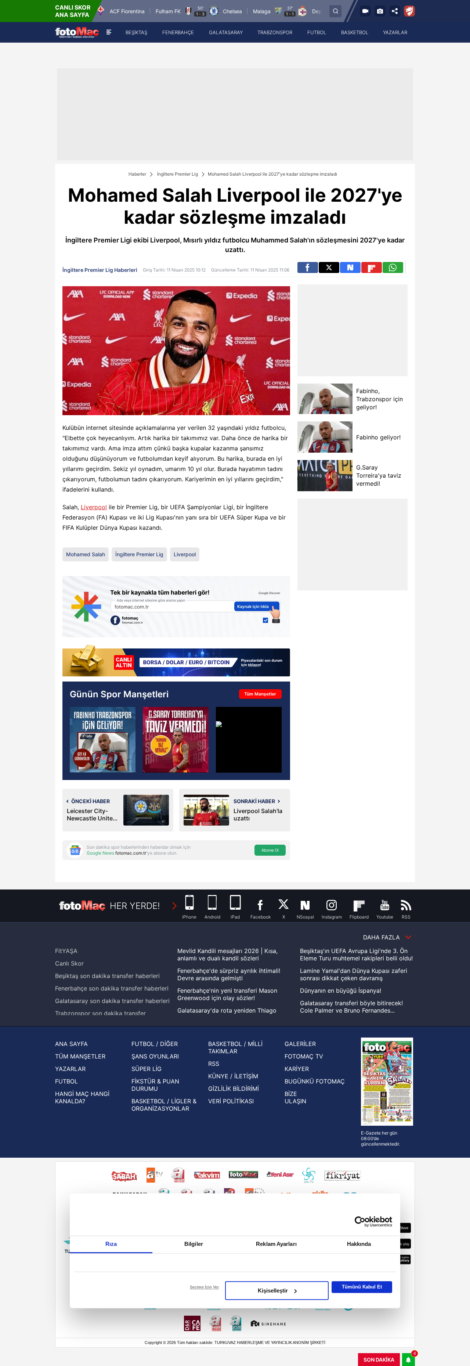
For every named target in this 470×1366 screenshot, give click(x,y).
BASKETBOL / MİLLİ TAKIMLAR (235, 1047)
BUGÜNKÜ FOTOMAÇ (315, 1081)
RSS (213, 1063)
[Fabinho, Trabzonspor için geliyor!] (324, 399)
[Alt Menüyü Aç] (109, 32)
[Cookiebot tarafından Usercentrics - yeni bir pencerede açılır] (360, 1221)
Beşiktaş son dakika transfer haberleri (107, 975)
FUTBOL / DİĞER (154, 1043)
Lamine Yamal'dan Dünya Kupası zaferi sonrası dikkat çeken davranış (353, 974)
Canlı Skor (69, 963)
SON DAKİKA (379, 1359)
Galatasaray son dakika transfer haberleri (112, 1000)
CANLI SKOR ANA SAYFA (73, 11)
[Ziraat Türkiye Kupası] (409, 11)
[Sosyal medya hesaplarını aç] (394, 11)
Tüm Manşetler (260, 694)
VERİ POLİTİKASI (231, 1101)
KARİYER (297, 1068)
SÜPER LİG (146, 1068)
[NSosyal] (350, 267)
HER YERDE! (135, 906)
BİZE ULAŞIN (295, 1097)
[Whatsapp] (393, 267)
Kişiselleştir (273, 1290)
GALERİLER (300, 1043)
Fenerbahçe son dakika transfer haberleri (112, 988)
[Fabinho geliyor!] (324, 437)
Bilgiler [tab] (193, 1244)
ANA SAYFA (71, 1043)
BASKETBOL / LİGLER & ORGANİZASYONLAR (163, 1104)
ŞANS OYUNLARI (155, 1056)
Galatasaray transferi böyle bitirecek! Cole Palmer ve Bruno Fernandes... (351, 1006)
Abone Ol (270, 850)
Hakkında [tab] (359, 1244)
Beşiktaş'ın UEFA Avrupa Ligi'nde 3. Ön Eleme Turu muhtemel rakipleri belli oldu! (356, 954)
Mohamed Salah (85, 554)
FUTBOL (66, 1081)
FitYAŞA (66, 951)
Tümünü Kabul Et (362, 1287)
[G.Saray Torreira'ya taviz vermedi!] (324, 475)
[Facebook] (307, 267)
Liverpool (94, 507)
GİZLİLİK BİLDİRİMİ (233, 1088)
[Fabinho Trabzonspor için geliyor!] (102, 740)
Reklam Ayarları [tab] (276, 1244)
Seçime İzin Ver (204, 1287)
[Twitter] (329, 267)
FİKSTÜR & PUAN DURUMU (155, 1085)
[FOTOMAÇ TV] (365, 11)
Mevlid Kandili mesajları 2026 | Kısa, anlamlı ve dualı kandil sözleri (227, 954)
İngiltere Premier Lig (177, 174)
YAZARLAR (70, 1068)
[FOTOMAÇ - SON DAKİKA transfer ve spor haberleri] (77, 32)
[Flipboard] (371, 267)
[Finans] (176, 661)
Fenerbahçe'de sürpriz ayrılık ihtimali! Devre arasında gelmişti (228, 974)
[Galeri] (380, 11)
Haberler (137, 174)
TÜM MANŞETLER (80, 1056)
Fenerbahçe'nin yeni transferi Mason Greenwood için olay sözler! (227, 994)
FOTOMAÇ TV (304, 1056)
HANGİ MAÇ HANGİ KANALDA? (82, 1097)
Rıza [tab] (111, 1244)
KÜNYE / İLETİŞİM (233, 1076)
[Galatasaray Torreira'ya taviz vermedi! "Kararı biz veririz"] (176, 740)
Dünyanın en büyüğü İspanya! (340, 990)
